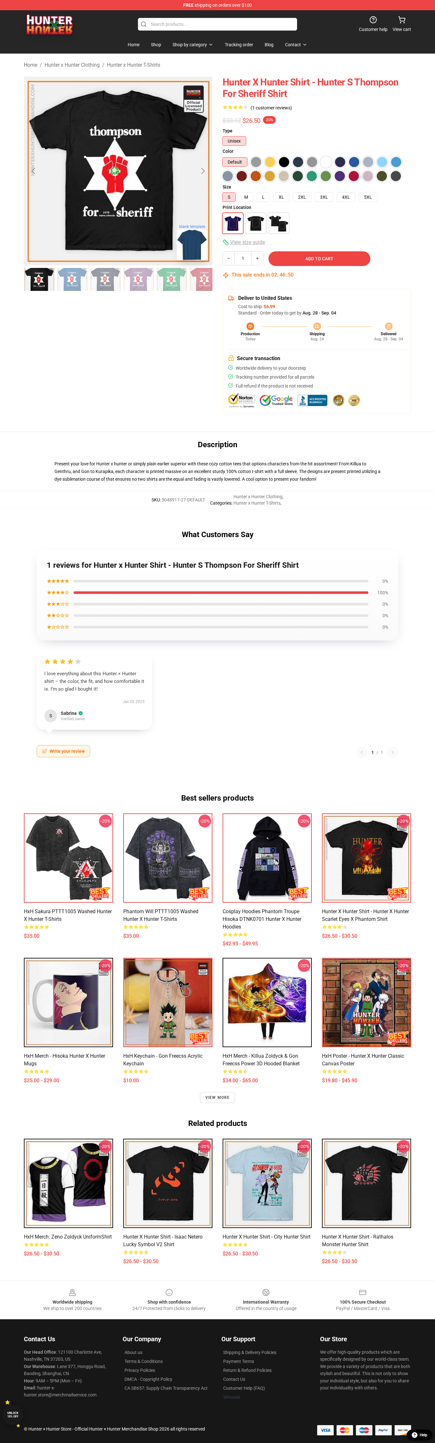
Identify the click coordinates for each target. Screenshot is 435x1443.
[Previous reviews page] (361, 752)
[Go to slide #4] (138, 279)
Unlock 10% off (12, 1414)
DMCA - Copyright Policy (148, 1379)
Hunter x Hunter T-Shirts (133, 65)
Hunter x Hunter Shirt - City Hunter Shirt (266, 1237)
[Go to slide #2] (72, 279)
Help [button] (423, 1435)
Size (227, 186)
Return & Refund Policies (247, 1370)
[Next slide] (202, 171)
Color (228, 151)
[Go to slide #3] (105, 279)
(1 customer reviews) (271, 107)
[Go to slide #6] (204, 279)
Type (227, 130)
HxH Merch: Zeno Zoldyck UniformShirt (68, 1237)
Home (30, 65)
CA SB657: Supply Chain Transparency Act (166, 1388)
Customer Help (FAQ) (244, 1388)
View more (217, 1097)
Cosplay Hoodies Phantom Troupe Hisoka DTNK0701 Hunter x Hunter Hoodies (262, 919)
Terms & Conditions (144, 1361)
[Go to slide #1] (39, 279)
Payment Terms (238, 1361)
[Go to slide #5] (171, 279)
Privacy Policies (140, 1370)
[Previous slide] (33, 171)
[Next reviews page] (392, 752)
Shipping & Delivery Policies (249, 1352)
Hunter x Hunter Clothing (72, 65)
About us (133, 1352)
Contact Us (234, 1379)
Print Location (237, 207)
